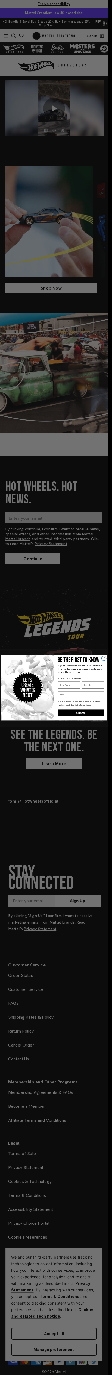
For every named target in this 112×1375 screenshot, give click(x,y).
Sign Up (80, 713)
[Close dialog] (103, 658)
